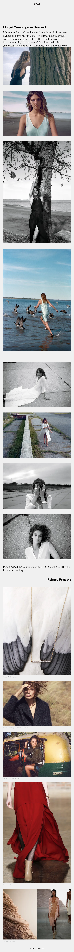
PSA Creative (37, 4)
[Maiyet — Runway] (37, 832)
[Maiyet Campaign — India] (37, 754)
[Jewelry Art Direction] (37, 631)
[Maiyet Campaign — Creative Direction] (37, 703)
